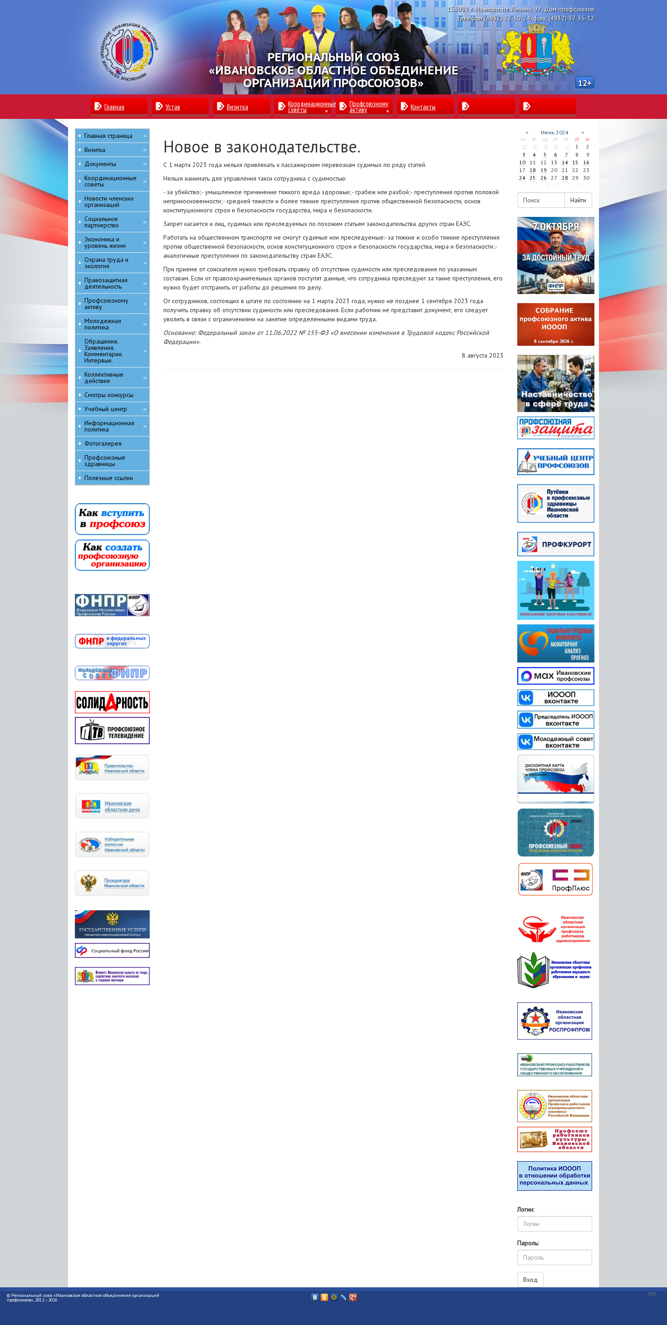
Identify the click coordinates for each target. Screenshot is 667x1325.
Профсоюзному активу (115, 303)
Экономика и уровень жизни (115, 242)
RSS (652, 1294)
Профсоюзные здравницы (104, 460)
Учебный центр (115, 409)
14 (565, 162)
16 (586, 162)
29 (546, 146)
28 (535, 146)
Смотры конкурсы (108, 395)
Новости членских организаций (109, 201)
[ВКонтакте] (315, 1295)
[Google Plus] (353, 1295)
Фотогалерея (103, 443)
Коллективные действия (115, 377)
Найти (578, 200)
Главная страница (115, 136)
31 (567, 146)
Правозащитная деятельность (115, 283)
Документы (115, 164)
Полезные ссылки (108, 478)
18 (533, 170)
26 (543, 177)
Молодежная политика (115, 324)
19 (543, 170)
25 (533, 177)
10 (522, 162)
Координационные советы (115, 181)
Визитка (115, 150)
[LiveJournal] (343, 1295)
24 (522, 177)
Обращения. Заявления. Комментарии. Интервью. (115, 350)
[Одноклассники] (324, 1295)
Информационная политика (115, 426)
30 (556, 146)
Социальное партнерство (115, 222)
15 (575, 162)
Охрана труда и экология (115, 262)
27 (524, 146)
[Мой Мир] (334, 1295)
